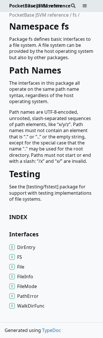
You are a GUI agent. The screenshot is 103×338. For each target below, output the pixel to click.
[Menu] (88, 5)
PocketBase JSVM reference (39, 6)
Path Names (35, 70)
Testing (24, 174)
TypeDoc (51, 330)
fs (75, 15)
